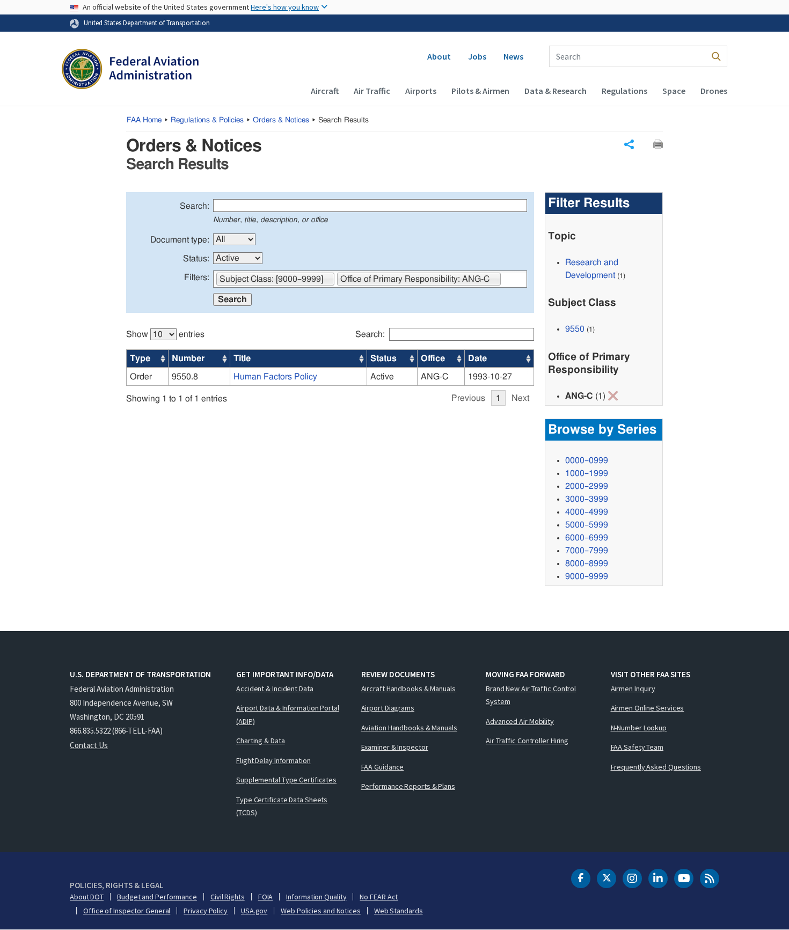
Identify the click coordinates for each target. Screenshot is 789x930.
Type (140, 358)
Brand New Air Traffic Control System (531, 695)
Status (383, 358)
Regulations (624, 90)
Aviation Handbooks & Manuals (409, 728)
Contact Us (89, 745)
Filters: (196, 277)
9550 (575, 329)
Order (141, 376)
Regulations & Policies (207, 120)
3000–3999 (586, 499)
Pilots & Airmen (480, 90)
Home (144, 120)
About (439, 56)
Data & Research (555, 90)
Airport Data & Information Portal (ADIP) (287, 714)
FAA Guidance (382, 767)
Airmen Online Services (647, 708)
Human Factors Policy (275, 376)
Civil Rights (227, 896)
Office (433, 358)
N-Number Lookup (639, 728)
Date (477, 358)
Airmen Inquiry (633, 688)
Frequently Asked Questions (656, 767)
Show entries (165, 334)
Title (242, 358)
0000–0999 (586, 460)
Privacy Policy (206, 910)
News (513, 56)
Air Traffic (372, 90)
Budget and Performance (157, 896)
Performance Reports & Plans (408, 786)
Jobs (477, 56)
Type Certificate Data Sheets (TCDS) (281, 806)
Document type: (179, 240)
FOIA (265, 896)
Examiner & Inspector (394, 747)
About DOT (87, 896)
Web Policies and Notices (321, 910)
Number (188, 358)
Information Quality (316, 896)
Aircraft (325, 90)
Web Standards (398, 910)
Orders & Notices (281, 120)
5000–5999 (586, 525)
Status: (196, 258)
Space (673, 90)
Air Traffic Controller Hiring (527, 740)
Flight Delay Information (273, 760)
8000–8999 (586, 563)
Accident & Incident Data (274, 688)
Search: (194, 206)
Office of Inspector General (126, 910)
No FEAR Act (379, 896)
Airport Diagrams (387, 708)
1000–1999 (586, 473)
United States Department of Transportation (147, 22)
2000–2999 (586, 486)
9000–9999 (586, 576)
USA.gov (254, 910)
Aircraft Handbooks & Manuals (408, 688)
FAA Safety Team (637, 747)
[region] (330, 361)
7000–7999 (586, 550)
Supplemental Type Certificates (286, 780)
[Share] (629, 144)
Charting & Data (260, 740)
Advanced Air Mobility (520, 721)
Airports (420, 90)
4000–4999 (586, 512)
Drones (713, 90)
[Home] (130, 70)
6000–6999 (586, 537)
